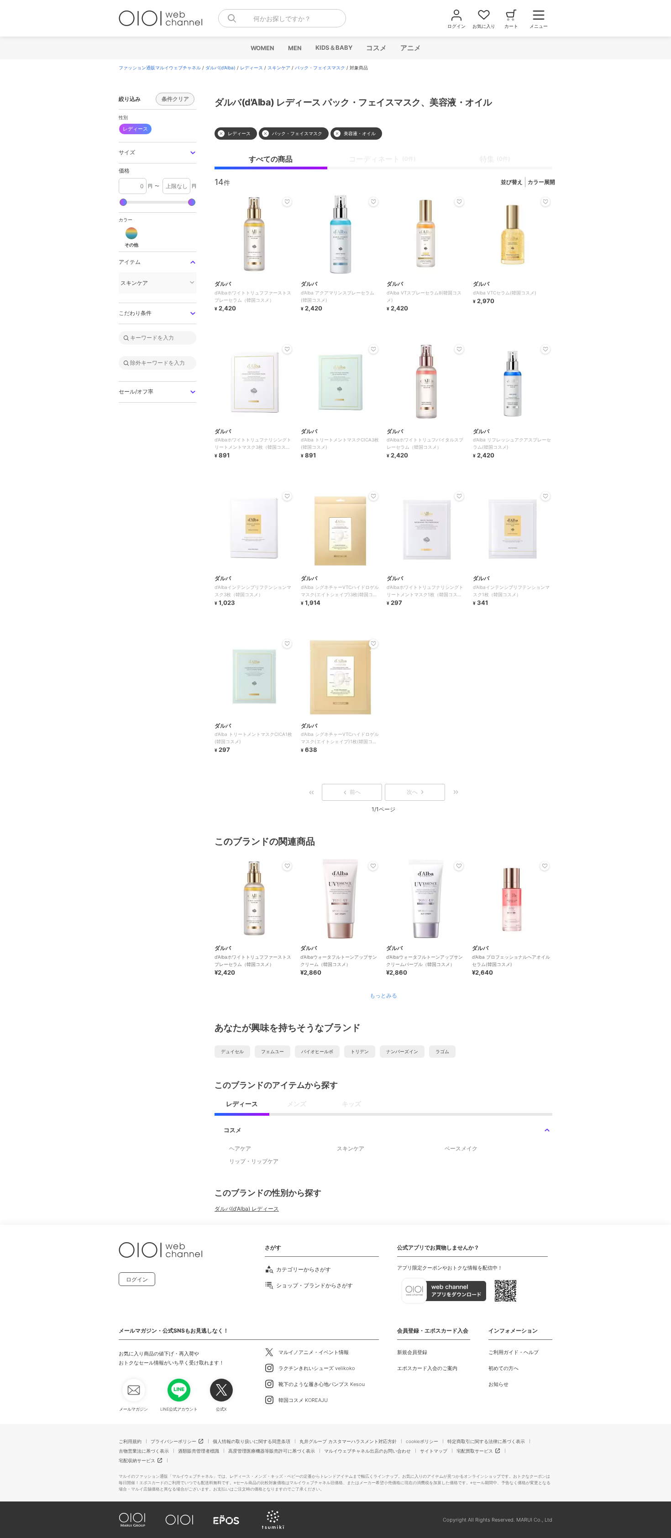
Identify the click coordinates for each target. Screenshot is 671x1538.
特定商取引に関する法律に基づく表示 (486, 1441)
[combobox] (282, 18)
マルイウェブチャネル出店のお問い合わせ (367, 1451)
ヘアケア (240, 1148)
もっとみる (383, 995)
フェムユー (272, 1051)
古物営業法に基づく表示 (144, 1451)
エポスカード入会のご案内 (427, 1368)
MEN (294, 48)
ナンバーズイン (402, 1051)
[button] (157, 152)
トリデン (360, 1051)
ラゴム (442, 1051)
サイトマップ (433, 1451)
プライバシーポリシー (173, 1441)
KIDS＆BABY (333, 47)
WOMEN (262, 48)
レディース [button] (135, 129)
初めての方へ (503, 1368)
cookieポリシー (422, 1441)
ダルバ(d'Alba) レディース (247, 1208)
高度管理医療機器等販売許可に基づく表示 (271, 1451)
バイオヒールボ (317, 1051)
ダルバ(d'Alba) (220, 67)
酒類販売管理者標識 (198, 1451)
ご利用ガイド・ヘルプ (513, 1352)
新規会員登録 (412, 1352)
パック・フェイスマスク (320, 67)
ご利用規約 (130, 1441)
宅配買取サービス (474, 1451)
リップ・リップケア (253, 1161)
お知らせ (498, 1384)
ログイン (137, 1279)
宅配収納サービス (137, 1460)
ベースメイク (461, 1148)
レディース (251, 67)
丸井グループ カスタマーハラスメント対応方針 (348, 1441)
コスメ (376, 47)
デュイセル (232, 1051)
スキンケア (278, 67)
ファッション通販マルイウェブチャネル (160, 67)
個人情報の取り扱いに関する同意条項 (251, 1441)
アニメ (410, 47)
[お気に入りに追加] (287, 866)
